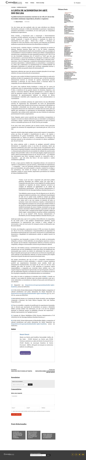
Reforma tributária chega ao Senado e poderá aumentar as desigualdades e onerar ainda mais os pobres (32, 434)
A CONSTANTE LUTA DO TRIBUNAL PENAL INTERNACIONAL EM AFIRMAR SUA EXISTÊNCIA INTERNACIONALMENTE (70, 76)
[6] (45, 276)
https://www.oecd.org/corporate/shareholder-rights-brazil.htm (29, 293)
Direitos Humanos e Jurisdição (17, 430)
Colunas (13, 7)
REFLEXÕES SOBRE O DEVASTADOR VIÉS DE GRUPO (45, 371)
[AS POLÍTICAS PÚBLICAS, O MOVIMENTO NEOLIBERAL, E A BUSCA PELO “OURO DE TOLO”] (61, 60)
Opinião (29, 429)
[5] (24, 159)
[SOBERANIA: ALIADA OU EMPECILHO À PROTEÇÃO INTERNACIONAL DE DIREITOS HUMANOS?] (61, 47)
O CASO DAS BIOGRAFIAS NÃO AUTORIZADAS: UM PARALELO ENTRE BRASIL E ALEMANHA (17, 434)
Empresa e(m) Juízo (22, 7)
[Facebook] (42, 22)
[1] (48, 44)
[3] (54, 88)
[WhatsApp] (47, 22)
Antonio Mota (66, 42)
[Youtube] (83, 454)
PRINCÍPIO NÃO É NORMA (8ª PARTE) (21, 371)
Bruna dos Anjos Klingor (68, 55)
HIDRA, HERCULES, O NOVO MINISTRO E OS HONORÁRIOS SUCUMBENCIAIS (47, 436)
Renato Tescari (19, 21)
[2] (43, 68)
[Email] (50, 22)
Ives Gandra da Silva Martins (69, 33)
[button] (77, 2)
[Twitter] (44, 22)
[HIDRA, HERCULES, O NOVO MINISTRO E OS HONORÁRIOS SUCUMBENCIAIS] (61, 38)
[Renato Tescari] (12, 22)
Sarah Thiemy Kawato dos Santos (68, 22)
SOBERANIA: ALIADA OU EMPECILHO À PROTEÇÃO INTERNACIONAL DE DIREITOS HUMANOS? (68, 51)
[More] (53, 22)
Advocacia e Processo (45, 432)
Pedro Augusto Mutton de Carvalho (68, 68)
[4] (48, 144)
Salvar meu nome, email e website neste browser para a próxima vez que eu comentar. (31, 411)
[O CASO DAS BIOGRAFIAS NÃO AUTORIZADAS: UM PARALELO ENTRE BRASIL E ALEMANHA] (61, 14)
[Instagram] (76, 454)
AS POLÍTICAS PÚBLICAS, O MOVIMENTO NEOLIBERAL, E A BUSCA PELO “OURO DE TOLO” (68, 63)
